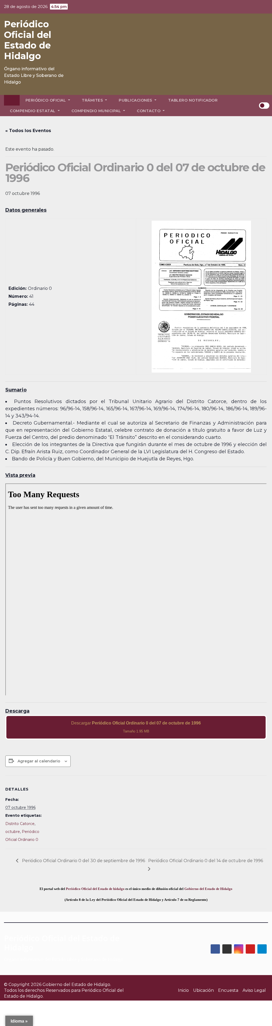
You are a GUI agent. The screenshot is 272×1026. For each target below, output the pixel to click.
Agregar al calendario (39, 761)
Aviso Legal (254, 990)
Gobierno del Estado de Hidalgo (208, 889)
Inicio (183, 990)
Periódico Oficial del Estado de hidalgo (95, 889)
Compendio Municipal (96, 110)
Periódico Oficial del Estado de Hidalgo (27, 40)
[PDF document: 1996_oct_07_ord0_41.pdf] (136, 589)
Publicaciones (136, 100)
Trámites (93, 100)
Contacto (149, 110)
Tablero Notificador (193, 100)
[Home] (12, 100)
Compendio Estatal (33, 110)
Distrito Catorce (20, 823)
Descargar (136, 727)
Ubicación (203, 990)
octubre (12, 831)
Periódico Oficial (46, 100)
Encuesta (228, 990)
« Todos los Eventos (28, 130)
